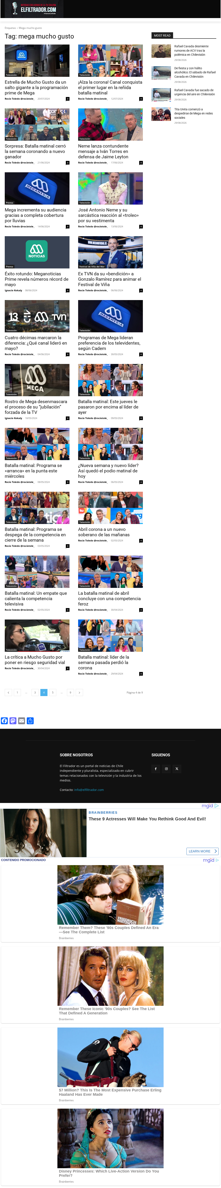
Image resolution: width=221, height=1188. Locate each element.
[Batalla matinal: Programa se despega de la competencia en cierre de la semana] (37, 508)
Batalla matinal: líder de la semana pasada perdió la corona (103, 662)
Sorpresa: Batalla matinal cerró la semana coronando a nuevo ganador (35, 151)
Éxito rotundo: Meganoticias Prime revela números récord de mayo (36, 279)
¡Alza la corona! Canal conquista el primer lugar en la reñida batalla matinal (110, 88)
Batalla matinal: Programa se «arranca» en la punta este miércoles (33, 471)
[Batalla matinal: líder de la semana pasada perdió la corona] (110, 635)
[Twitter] (177, 769)
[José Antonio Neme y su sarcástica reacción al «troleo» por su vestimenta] (110, 188)
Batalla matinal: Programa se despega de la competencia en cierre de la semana (35, 535)
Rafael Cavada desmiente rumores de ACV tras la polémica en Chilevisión (191, 50)
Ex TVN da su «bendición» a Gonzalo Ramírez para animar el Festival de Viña (109, 279)
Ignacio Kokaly (13, 290)
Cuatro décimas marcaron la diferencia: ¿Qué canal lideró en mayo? (36, 343)
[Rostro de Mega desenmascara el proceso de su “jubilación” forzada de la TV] (37, 380)
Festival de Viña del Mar (91, 266)
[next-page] (79, 692)
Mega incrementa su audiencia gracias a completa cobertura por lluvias (35, 215)
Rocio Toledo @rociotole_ (20, 98)
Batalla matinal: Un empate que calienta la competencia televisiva (36, 599)
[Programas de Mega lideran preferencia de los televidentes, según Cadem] (110, 316)
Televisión (11, 74)
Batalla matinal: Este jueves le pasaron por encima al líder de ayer (108, 407)
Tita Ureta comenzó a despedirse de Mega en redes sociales (193, 113)
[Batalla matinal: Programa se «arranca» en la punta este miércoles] (37, 444)
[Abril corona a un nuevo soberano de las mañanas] (110, 508)
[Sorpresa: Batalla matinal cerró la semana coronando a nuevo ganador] (37, 124)
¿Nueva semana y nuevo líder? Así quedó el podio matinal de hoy (108, 471)
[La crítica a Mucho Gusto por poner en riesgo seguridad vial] (37, 635)
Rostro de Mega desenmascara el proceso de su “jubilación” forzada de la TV (36, 407)
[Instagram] (166, 769)
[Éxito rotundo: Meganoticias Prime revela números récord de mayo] (37, 252)
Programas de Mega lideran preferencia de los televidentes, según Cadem (109, 343)
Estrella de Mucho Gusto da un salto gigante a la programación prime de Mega (36, 88)
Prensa (9, 202)
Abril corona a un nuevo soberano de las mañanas (104, 532)
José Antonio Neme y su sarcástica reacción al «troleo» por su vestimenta (108, 215)
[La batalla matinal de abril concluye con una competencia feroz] (110, 572)
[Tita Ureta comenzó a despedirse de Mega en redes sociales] (161, 114)
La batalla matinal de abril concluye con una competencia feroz (109, 599)
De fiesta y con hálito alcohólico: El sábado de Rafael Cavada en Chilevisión (195, 72)
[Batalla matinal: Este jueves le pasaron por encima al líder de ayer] (110, 380)
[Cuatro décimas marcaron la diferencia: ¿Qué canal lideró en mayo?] (37, 316)
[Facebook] (156, 769)
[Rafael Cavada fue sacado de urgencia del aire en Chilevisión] (161, 95)
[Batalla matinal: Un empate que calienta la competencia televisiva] (37, 572)
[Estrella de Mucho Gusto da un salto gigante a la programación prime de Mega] (37, 61)
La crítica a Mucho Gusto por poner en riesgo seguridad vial (35, 660)
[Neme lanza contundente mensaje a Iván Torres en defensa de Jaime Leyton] (110, 124)
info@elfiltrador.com (89, 790)
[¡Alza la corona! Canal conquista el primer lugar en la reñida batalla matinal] (110, 61)
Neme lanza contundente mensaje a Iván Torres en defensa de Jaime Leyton (103, 151)
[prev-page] (8, 692)
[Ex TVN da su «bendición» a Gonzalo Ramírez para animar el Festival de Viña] (110, 252)
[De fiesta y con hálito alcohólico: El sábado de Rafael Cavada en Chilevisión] (161, 73)
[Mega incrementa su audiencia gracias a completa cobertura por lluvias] (37, 188)
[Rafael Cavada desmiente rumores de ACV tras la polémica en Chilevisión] (161, 51)
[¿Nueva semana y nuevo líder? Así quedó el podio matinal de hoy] (110, 444)
